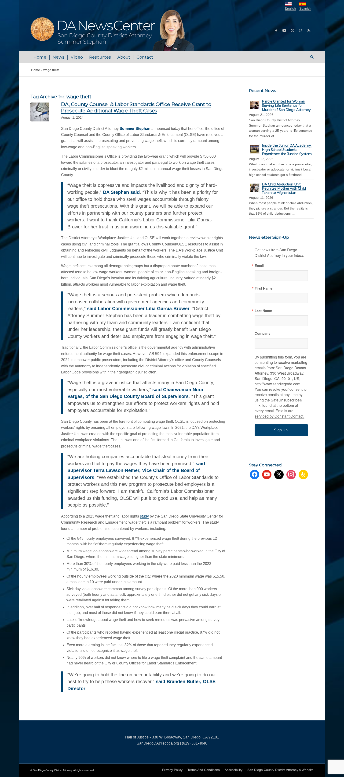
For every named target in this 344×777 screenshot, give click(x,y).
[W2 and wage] (39, 112)
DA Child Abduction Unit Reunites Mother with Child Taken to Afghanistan (284, 188)
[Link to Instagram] (300, 30)
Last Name (263, 310)
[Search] (310, 57)
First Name (263, 288)
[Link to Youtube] (284, 30)
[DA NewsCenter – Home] (112, 30)
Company (262, 333)
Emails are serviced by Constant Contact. (279, 413)
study (144, 516)
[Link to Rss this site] (308, 30)
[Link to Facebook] (276, 30)
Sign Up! (281, 430)
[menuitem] (39, 57)
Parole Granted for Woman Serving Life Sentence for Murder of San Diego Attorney (286, 105)
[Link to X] (292, 30)
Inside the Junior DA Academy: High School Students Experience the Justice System (287, 149)
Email (259, 265)
